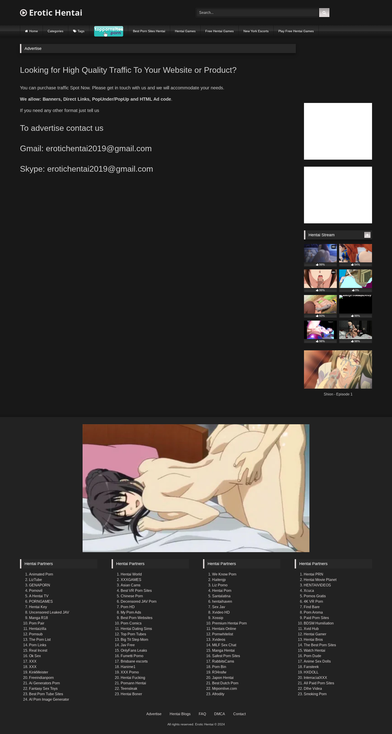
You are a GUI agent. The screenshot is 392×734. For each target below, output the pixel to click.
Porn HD (128, 607)
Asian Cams (130, 585)
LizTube (35, 580)
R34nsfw (219, 672)
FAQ (202, 714)
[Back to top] (378, 720)
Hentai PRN (313, 574)
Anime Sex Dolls (317, 661)
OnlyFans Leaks (134, 650)
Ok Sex (35, 656)
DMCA (219, 714)
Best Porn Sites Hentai (149, 31)
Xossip (217, 618)
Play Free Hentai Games (296, 31)
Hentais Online (224, 629)
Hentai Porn (221, 591)
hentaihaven (222, 601)
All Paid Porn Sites (319, 683)
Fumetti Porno (132, 656)
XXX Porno (130, 672)
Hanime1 (128, 667)
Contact (239, 714)
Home (33, 31)
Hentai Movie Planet (320, 580)
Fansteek (311, 667)
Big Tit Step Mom (134, 639)
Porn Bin (219, 667)
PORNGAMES (41, 601)
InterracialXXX (315, 678)
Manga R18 (38, 618)
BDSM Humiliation (319, 623)
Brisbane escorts (134, 661)
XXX (33, 661)
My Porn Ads (131, 612)
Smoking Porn (315, 694)
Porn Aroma (313, 612)
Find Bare (312, 607)
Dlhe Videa (313, 688)
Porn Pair (36, 623)
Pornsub (36, 634)
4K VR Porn (313, 601)
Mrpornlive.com (224, 688)
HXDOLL (311, 672)
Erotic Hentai (54, 12)
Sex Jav (218, 607)
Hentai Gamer (315, 634)
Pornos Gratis (315, 596)
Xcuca (309, 591)
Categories (55, 31)
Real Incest (38, 650)
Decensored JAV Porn (139, 601)
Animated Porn (41, 574)
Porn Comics (131, 623)
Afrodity (218, 694)
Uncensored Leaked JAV (49, 612)
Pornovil (35, 591)
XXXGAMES (131, 580)
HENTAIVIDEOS (317, 585)
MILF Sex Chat (224, 645)
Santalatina (221, 596)
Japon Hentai (223, 678)
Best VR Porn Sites (136, 591)
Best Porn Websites (136, 618)
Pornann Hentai (133, 683)
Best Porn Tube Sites (46, 694)
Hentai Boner (131, 694)
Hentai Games (185, 31)
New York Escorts (256, 31)
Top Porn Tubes (133, 634)
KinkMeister (38, 672)
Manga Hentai (223, 650)
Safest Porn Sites (226, 656)
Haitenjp (219, 580)
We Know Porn (224, 574)
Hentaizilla (37, 629)
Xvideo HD (221, 612)
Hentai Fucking (133, 678)
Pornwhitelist (222, 634)
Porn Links (37, 645)
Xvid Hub (311, 629)
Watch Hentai (314, 650)
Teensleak (129, 688)
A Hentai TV (39, 596)
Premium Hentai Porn (229, 623)
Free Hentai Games (219, 31)
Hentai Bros (313, 639)
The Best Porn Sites (320, 645)
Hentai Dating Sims (136, 629)
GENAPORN (39, 585)
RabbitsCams (223, 661)
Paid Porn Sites (316, 618)
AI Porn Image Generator (49, 699)
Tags (81, 31)
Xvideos (218, 639)
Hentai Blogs (180, 714)
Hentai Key (38, 607)
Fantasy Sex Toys (43, 688)
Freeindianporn (41, 678)
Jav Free (128, 645)
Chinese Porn (132, 596)
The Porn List (40, 639)
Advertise (154, 714)
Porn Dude (312, 656)
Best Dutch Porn (225, 683)
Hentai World (131, 574)
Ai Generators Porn (44, 683)
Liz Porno (220, 585)
